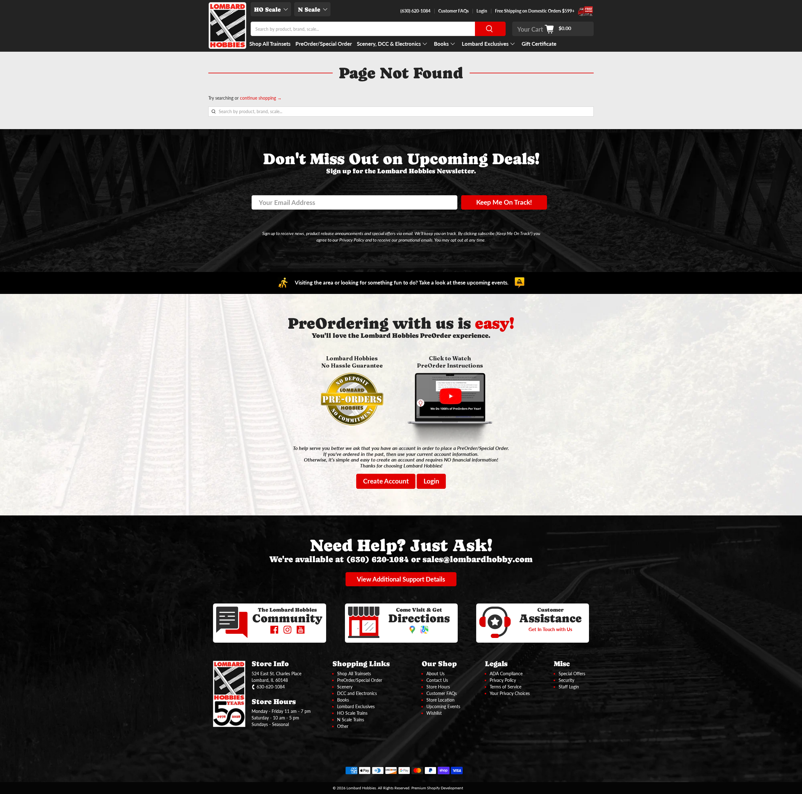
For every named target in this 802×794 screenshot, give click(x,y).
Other (342, 726)
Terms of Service (505, 686)
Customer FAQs (453, 10)
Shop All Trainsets (269, 43)
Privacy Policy (503, 680)
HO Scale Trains (352, 713)
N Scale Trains (350, 719)
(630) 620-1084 (415, 10)
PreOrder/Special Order (323, 43)
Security (566, 680)
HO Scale (267, 9)
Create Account (386, 481)
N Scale (309, 9)
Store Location (440, 700)
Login (482, 10)
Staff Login (569, 686)
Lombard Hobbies (361, 788)
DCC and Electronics (357, 693)
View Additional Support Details (401, 579)
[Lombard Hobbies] (227, 25)
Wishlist (434, 713)
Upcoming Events (443, 706)
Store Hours (438, 686)
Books (441, 43)
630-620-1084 (271, 686)
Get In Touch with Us (550, 629)
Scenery (344, 686)
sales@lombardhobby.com (478, 559)
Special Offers (572, 673)
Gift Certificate (539, 43)
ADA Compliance (506, 673)
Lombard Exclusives (485, 43)
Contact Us (437, 680)
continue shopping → (261, 98)
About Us (435, 673)
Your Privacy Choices (510, 693)
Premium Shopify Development (437, 788)
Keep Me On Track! (504, 202)
